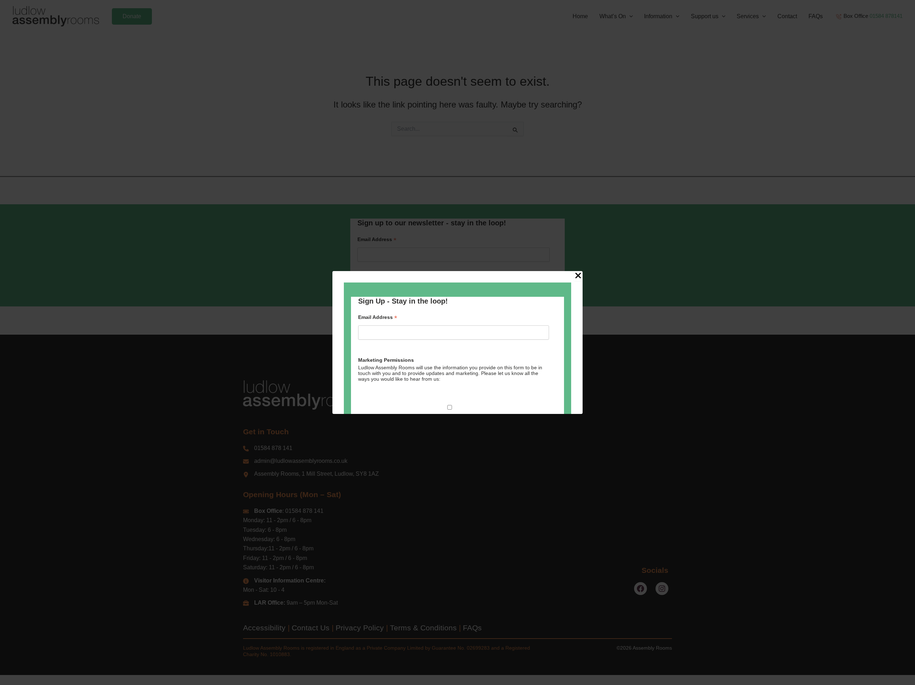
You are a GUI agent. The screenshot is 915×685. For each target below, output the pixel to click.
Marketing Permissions (386, 360)
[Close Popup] (578, 276)
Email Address (377, 317)
